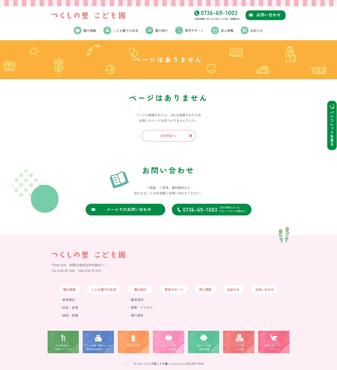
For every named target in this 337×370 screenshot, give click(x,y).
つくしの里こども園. (155, 363)
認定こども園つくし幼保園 (168, 347)
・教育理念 (67, 299)
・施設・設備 (68, 315)
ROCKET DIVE (195, 363)
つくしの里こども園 (239, 347)
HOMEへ (168, 135)
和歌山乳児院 (133, 345)
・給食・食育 (68, 307)
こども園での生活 (125, 30)
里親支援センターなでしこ (273, 347)
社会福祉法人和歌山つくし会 (63, 347)
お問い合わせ (264, 289)
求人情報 (227, 30)
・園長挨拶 (136, 299)
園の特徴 (69, 289)
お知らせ (256, 30)
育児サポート (194, 30)
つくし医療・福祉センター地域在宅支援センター (98, 347)
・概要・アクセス (140, 307)
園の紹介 (140, 289)
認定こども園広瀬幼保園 (204, 347)
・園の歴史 (136, 315)
